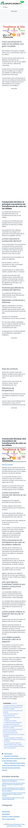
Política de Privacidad (14, 824)
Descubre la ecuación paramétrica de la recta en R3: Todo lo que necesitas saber (14, 758)
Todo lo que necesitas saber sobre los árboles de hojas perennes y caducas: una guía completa (13, 794)
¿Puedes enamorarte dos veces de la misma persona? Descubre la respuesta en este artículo (13, 784)
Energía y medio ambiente (11, 816)
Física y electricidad (8, 819)
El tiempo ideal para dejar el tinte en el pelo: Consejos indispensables (13, 798)
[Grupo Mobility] (12, 2)
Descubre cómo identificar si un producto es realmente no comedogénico (13, 780)
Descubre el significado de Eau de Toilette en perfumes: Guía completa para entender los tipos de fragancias (13, 789)
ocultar (14, 703)
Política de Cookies (16, 826)
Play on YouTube (7, 464)
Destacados (8, 754)
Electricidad (6, 814)
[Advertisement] (14, 17)
